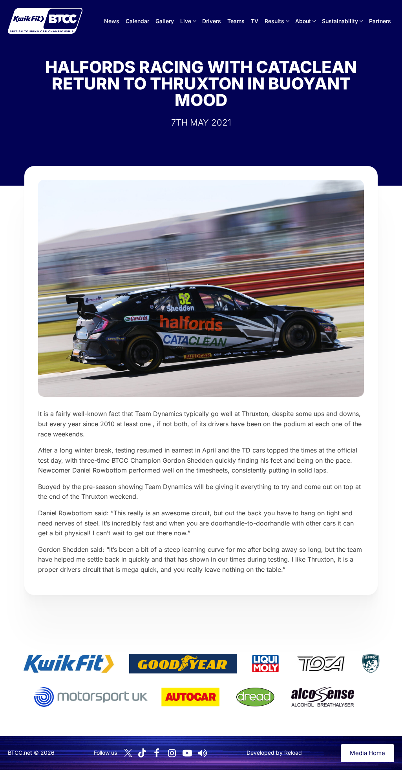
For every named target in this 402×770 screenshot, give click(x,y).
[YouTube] (187, 753)
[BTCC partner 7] (190, 697)
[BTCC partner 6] (91, 697)
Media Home (367, 753)
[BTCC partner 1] (68, 663)
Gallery (164, 21)
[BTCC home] (45, 21)
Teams (236, 21)
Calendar (137, 21)
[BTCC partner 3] (265, 663)
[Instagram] (172, 753)
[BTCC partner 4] (321, 663)
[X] (128, 753)
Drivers (211, 21)
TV (254, 21)
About (303, 21)
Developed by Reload (274, 752)
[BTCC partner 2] (183, 663)
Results (274, 21)
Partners (380, 21)
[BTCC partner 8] (255, 697)
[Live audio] (202, 753)
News (111, 21)
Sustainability (340, 21)
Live (185, 21)
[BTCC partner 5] (370, 663)
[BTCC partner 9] (322, 697)
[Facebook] (156, 753)
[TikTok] (142, 752)
